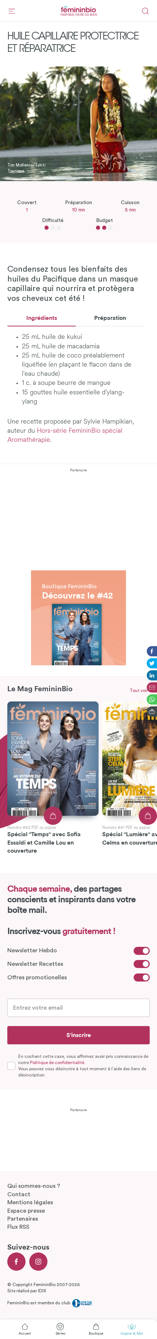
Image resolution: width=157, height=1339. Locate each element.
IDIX (42, 1291)
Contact (18, 1194)
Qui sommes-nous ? (33, 1186)
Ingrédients (41, 318)
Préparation (110, 318)
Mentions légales (30, 1202)
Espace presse (26, 1211)
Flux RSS (18, 1227)
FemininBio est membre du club (39, 1303)
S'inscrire (78, 1035)
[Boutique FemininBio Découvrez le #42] (78, 574)
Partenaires (22, 1219)
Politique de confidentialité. (57, 1062)
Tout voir (139, 690)
